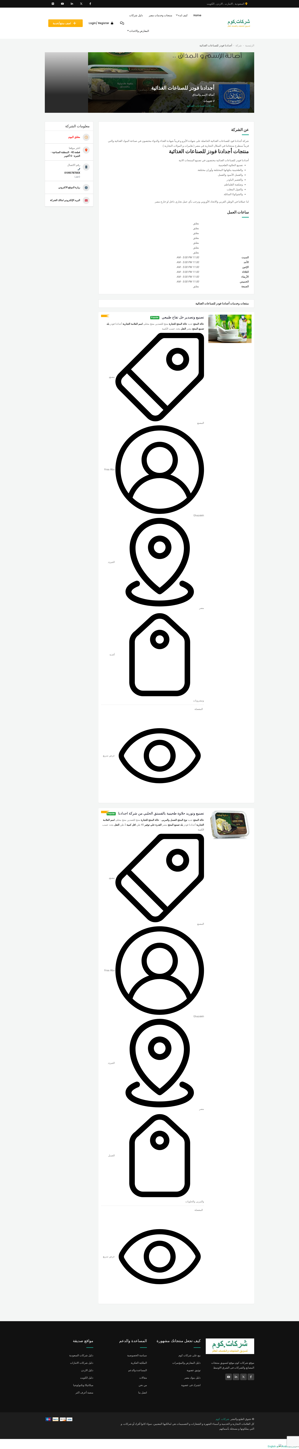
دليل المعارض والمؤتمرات (186, 1362)
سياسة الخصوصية (137, 1355)
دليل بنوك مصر (192, 1377)
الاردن (219, 3)
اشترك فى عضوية (191, 1385)
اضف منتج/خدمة (62, 23)
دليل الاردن (87, 1370)
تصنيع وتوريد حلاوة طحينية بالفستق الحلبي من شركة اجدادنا (161, 813)
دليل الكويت (86, 1377)
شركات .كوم (222, 1419)
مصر (201, 608)
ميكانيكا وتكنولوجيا (83, 1385)
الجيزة (111, 562)
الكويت (210, 3)
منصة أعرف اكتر (84, 1392)
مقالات (143, 1377)
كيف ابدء (183, 15)
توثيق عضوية (194, 1370)
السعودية (239, 3)
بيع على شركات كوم (190, 1355)
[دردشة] (122, 23)
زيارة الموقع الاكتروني (69, 187)
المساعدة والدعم (137, 1370)
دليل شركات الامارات (81, 1362)
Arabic (285, 1446)
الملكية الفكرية (139, 1362)
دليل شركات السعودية (81, 1355)
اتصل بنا (142, 1392)
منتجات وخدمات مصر (160, 15)
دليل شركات (136, 15)
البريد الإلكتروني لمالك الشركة (65, 200)
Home (197, 15)
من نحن (143, 1385)
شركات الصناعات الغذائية (200, 105)
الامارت (229, 3)
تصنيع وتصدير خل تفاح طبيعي (183, 317)
